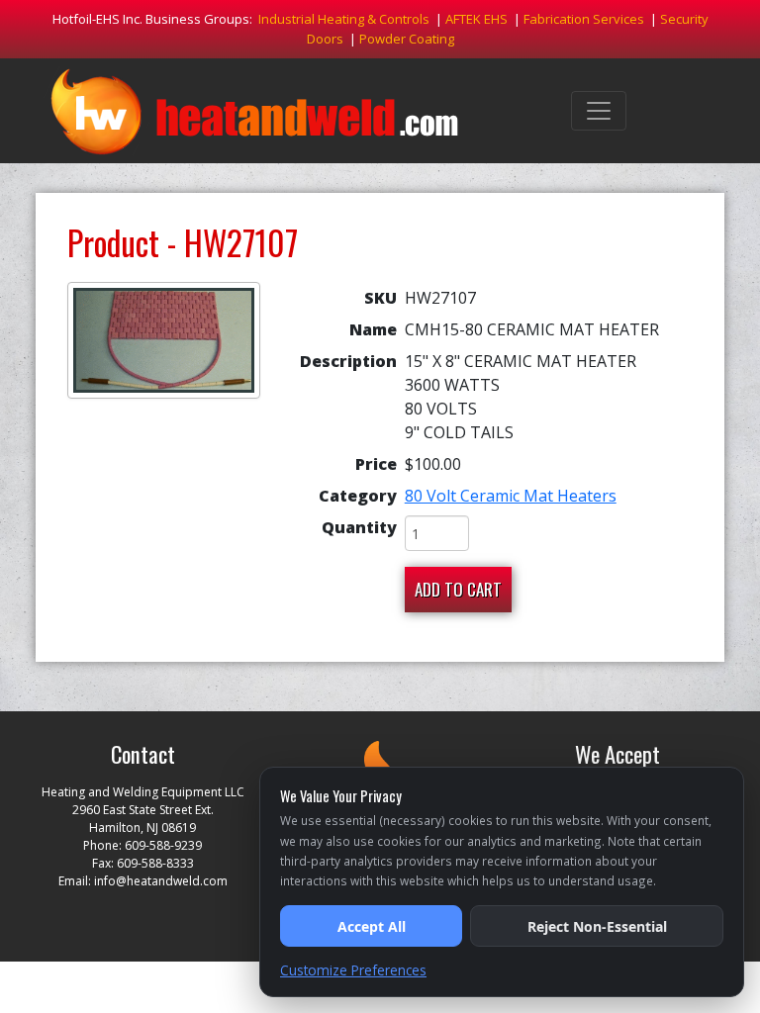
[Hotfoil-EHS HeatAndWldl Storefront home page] (254, 110)
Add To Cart (458, 589)
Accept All (371, 926)
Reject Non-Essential (597, 926)
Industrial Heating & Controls (343, 19)
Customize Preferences (353, 970)
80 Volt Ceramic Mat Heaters (511, 495)
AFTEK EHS (476, 19)
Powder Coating (406, 38)
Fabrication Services (583, 19)
